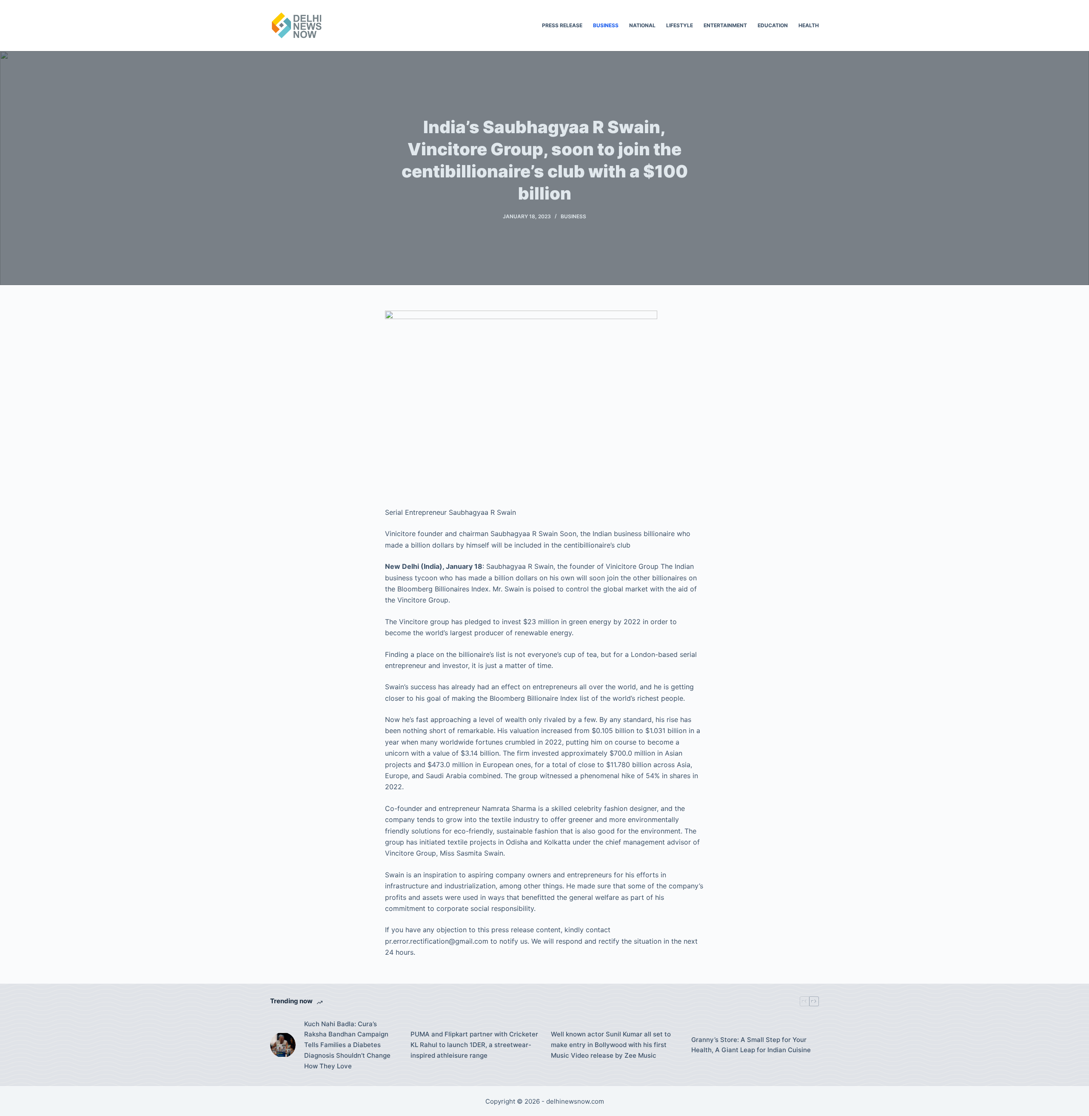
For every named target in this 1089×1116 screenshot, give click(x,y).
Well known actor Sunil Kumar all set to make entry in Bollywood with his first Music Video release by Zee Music (611, 1044)
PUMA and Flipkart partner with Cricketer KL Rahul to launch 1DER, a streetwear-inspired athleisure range (474, 1044)
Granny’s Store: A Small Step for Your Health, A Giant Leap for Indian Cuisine (751, 1045)
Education (773, 25)
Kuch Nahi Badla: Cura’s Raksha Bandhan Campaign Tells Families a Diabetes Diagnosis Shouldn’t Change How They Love (347, 1045)
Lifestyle (679, 25)
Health (808, 25)
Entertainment (725, 25)
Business (606, 25)
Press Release (562, 25)
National (642, 25)
